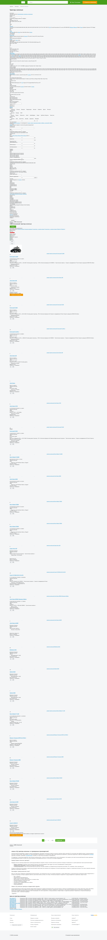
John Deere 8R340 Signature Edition (18, 599)
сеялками (92, 854)
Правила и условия (34, 918)
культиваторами (29, 855)
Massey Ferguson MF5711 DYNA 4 (18, 738)
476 (52, 840)
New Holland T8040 (14, 526)
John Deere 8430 (14, 479)
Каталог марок (33, 926)
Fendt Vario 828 (13, 900)
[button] (11, 268)
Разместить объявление (16, 294)
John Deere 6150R (14, 623)
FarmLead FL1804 (14, 256)
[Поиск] (28, 2)
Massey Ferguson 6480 (15, 760)
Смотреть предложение (16, 835)
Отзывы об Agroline (34, 924)
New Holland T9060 (14, 504)
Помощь (11, 920)
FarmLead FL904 (14, 307)
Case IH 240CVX (14, 823)
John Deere (12, 383)
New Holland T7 (13, 898)
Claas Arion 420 (13, 548)
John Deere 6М (13, 280)
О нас (11, 918)
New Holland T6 (13, 902)
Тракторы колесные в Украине (16, 909)
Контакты (12, 922)
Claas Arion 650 (13, 904)
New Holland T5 (13, 905)
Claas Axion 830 (13, 907)
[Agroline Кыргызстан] (15, 2)
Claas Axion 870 (13, 901)
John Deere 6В (13, 355)
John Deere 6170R (14, 802)
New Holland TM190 (14, 781)
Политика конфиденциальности (36, 920)
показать (13, 220)
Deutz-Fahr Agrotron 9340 (15, 903)
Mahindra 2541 (13, 649)
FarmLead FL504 (14, 431)
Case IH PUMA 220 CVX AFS (16, 575)
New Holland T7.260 (14, 714)
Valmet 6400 (12, 693)
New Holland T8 (13, 906)
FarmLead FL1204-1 (14, 331)
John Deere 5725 (14, 406)
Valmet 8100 (12, 671)
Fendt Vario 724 (13, 899)
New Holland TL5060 (14, 457)
